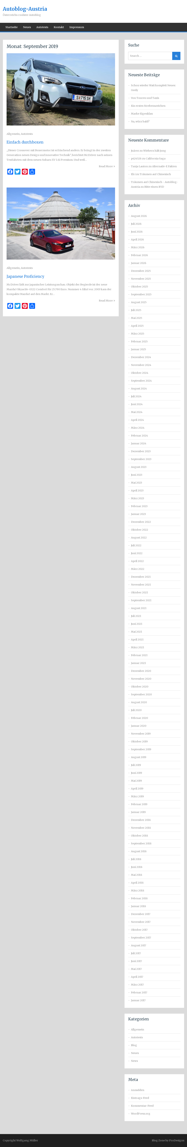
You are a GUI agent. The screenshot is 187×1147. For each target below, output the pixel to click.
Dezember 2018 (141, 820)
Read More (106, 166)
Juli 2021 (136, 616)
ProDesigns (176, 1140)
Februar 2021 (139, 655)
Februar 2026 (139, 255)
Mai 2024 (136, 412)
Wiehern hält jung (154, 150)
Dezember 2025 (141, 271)
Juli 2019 (136, 765)
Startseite (11, 27)
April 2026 (137, 239)
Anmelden (137, 1090)
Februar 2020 (139, 718)
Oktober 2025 (139, 286)
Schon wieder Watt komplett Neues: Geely (153, 88)
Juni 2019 (136, 773)
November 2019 (141, 733)
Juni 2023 (136, 474)
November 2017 (140, 922)
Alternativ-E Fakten (164, 166)
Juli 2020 (136, 710)
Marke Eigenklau (142, 113)
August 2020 (139, 702)
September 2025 (141, 294)
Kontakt (59, 27)
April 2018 (137, 882)
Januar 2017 (138, 1000)
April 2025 (137, 325)
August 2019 (138, 757)
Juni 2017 (136, 961)
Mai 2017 (136, 969)
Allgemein (13, 134)
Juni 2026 (137, 231)
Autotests (42, 27)
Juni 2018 (136, 867)
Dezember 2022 (141, 522)
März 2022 (137, 569)
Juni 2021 (136, 623)
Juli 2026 (136, 223)
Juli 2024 (136, 396)
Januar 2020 (138, 725)
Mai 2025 (136, 318)
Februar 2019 (139, 804)
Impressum (76, 27)
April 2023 (137, 490)
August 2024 (139, 388)
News (134, 1061)
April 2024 (137, 420)
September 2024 (141, 380)
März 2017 (137, 984)
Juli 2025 (136, 310)
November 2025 (141, 278)
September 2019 (141, 749)
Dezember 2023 (141, 451)
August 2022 (139, 537)
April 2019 (137, 788)
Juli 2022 (136, 545)
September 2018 (141, 843)
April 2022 (137, 561)
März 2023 (137, 498)
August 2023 (138, 467)
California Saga (155, 158)
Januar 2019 (138, 812)
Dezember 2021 (141, 576)
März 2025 (137, 333)
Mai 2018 (136, 874)
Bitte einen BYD (154, 186)
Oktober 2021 (139, 592)
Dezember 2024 (141, 357)
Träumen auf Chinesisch (155, 174)
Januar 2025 (138, 349)
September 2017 (141, 937)
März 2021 (137, 647)
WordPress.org (140, 1113)
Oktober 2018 (139, 835)
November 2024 (141, 365)
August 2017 (138, 945)
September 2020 (141, 694)
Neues (27, 27)
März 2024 (137, 427)
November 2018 (141, 827)
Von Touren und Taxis (145, 98)
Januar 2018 (138, 906)
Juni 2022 (136, 553)
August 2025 (139, 302)
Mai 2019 (136, 780)
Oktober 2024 (139, 372)
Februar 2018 (139, 898)
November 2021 (141, 584)
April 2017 (137, 976)
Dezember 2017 (140, 914)
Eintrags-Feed (140, 1098)
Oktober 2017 (139, 929)
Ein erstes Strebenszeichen (148, 105)
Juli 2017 (136, 953)
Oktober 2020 (139, 686)
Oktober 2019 (139, 741)
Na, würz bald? (140, 121)
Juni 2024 (137, 404)
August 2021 (138, 608)
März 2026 (137, 247)
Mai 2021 (136, 631)
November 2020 (141, 678)
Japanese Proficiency (25, 276)
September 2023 (141, 459)
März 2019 (137, 796)
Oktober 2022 (139, 529)
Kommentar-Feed (142, 1105)
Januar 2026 (138, 263)
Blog (134, 1045)
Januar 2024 (138, 443)
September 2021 (141, 600)
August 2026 (139, 216)
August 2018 (138, 851)
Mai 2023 (136, 482)
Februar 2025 (139, 341)
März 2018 (137, 890)
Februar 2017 (139, 992)
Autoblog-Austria (25, 9)
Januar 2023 (138, 514)
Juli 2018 (136, 859)
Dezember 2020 (141, 671)
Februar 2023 (139, 506)
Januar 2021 (138, 663)
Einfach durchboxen (25, 142)
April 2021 (137, 639)
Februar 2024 (139, 435)
